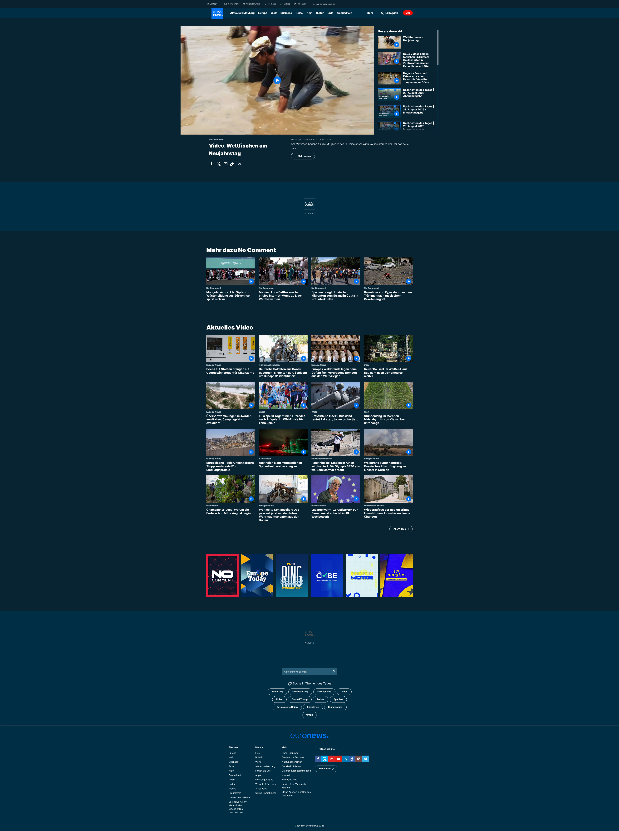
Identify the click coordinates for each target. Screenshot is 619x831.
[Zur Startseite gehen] (217, 13)
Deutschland (324, 691)
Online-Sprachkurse (265, 793)
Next (309, 13)
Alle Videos (399, 528)
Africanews (261, 788)
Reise (299, 13)
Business (286, 13)
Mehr (284, 747)
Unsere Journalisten (239, 797)
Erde (330, 13)
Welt (274, 13)
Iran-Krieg (277, 691)
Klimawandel (335, 707)
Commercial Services (293, 757)
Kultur (320, 13)
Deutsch (213, 4)
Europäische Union (287, 707)
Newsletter (325, 768)
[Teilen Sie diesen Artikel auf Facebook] (211, 163)
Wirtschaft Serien (374, 505)
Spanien (338, 699)
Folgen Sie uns (262, 770)
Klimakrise (313, 707)
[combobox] (330, 3)
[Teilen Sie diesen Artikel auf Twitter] (218, 163)
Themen (233, 747)
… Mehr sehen (303, 156)
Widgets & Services (265, 784)
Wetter (258, 761)
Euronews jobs (289, 779)
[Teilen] (225, 163)
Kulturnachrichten (269, 365)
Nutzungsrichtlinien (292, 761)
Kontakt (286, 775)
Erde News (212, 505)
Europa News (213, 365)
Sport (262, 411)
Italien (344, 691)
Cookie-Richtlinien (291, 766)
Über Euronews (290, 753)
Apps (258, 775)
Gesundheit (344, 13)
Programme (235, 793)
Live (408, 12)
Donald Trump (300, 699)
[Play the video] (277, 80)
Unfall (309, 714)
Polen (279, 699)
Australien (265, 458)
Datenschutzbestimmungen (296, 770)
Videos (232, 788)
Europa (262, 13)
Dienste (259, 747)
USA (366, 365)
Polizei (320, 699)
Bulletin (259, 757)
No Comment (213, 288)
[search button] (313, 3)
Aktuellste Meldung (242, 13)
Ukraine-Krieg (300, 691)
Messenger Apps (264, 779)
